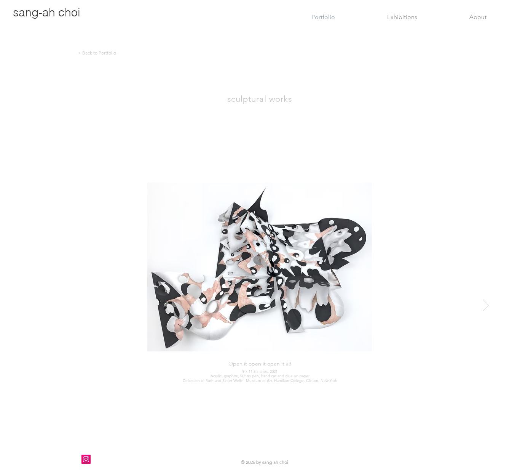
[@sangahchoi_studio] (86, 459)
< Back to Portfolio (97, 53)
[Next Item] (486, 305)
